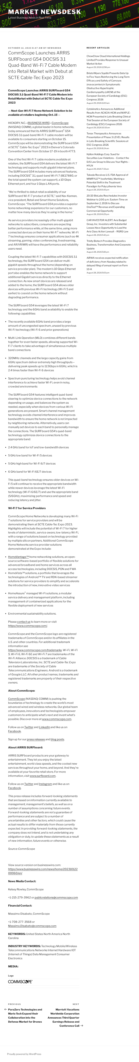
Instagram (45, 784)
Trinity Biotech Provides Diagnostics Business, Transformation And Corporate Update (109, 244)
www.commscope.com (56, 719)
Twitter (28, 727)
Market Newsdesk (44, 12)
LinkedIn (44, 727)
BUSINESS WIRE (38, 123)
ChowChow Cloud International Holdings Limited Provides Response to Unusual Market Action (108, 60)
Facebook (14, 731)
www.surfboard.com (43, 775)
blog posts (57, 739)
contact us (23, 621)
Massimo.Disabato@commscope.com (32, 925)
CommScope (60, 123)
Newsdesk (54, 48)
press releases (36, 739)
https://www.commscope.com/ (27, 625)
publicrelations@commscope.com (56, 897)
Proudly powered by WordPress (24, 1054)
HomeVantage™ (18, 556)
